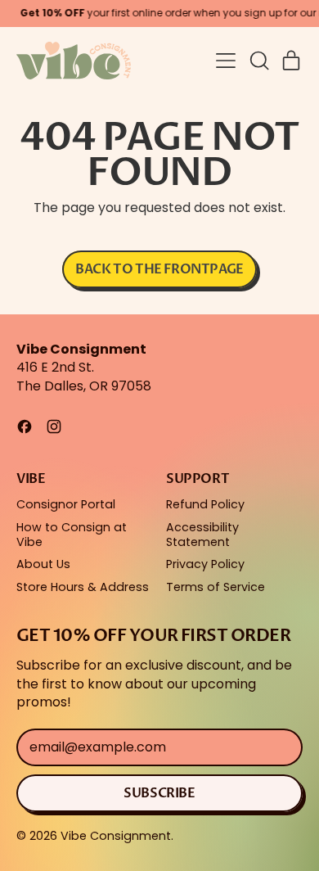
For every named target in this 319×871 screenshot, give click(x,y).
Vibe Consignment (116, 836)
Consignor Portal (65, 504)
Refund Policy (205, 504)
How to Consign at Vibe (71, 534)
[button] (258, 60)
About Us (43, 564)
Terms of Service (215, 587)
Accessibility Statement (202, 534)
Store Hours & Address (82, 587)
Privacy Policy (205, 564)
